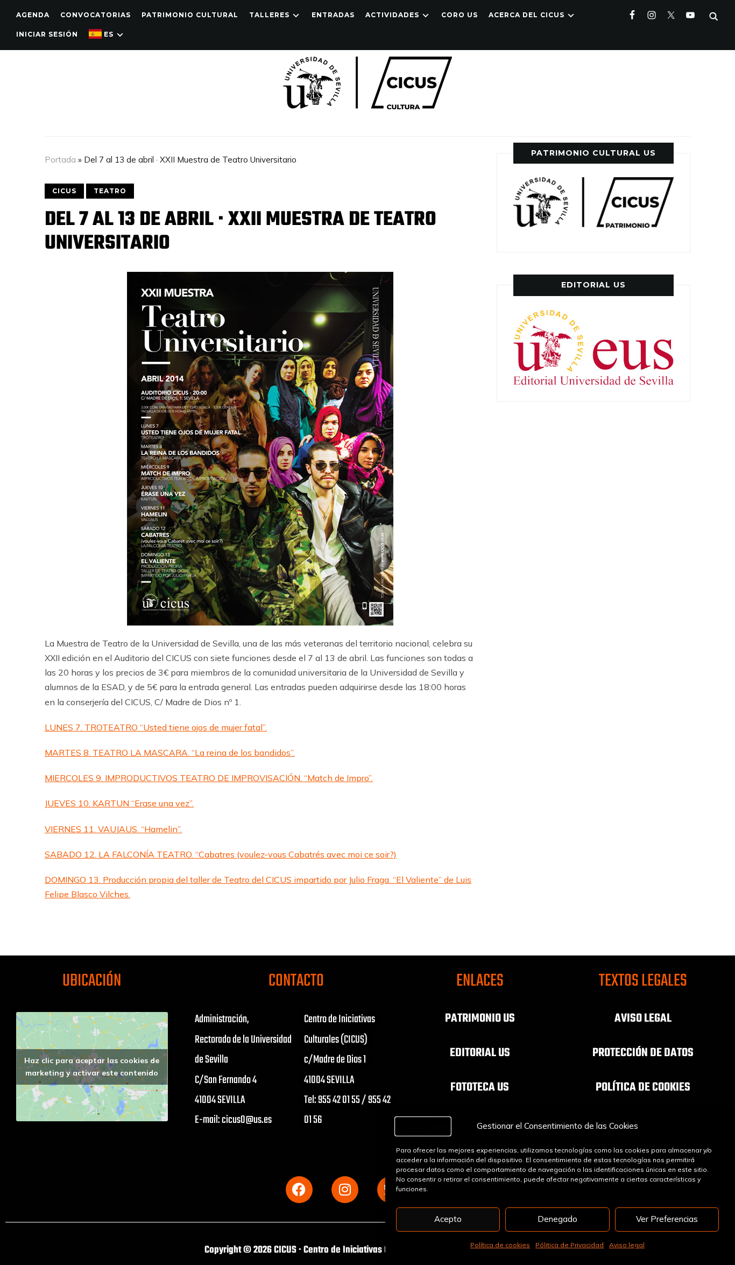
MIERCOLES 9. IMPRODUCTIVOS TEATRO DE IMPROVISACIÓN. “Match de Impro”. (209, 777)
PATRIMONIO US (480, 1018)
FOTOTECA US (479, 1087)
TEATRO (110, 191)
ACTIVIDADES (392, 15)
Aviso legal (627, 1245)
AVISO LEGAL (643, 1018)
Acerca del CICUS (526, 15)
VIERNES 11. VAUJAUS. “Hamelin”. (113, 829)
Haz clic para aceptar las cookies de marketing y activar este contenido (91, 1067)
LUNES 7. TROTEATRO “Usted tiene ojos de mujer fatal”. (156, 727)
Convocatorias (95, 15)
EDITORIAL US (480, 1053)
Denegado (557, 1219)
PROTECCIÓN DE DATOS (643, 1053)
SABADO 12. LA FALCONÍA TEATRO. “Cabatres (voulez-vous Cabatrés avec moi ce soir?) (221, 854)
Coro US (459, 15)
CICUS (64, 191)
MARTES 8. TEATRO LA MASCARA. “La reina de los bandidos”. (170, 752)
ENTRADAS (333, 15)
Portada (60, 159)
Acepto (448, 1219)
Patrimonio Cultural (190, 15)
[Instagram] (344, 1189)
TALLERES (269, 15)
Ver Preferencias (667, 1219)
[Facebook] (299, 1189)
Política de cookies (500, 1245)
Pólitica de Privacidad (569, 1245)
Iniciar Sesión (47, 34)
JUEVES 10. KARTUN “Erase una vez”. (119, 803)
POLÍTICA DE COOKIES (643, 1087)
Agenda (33, 15)
